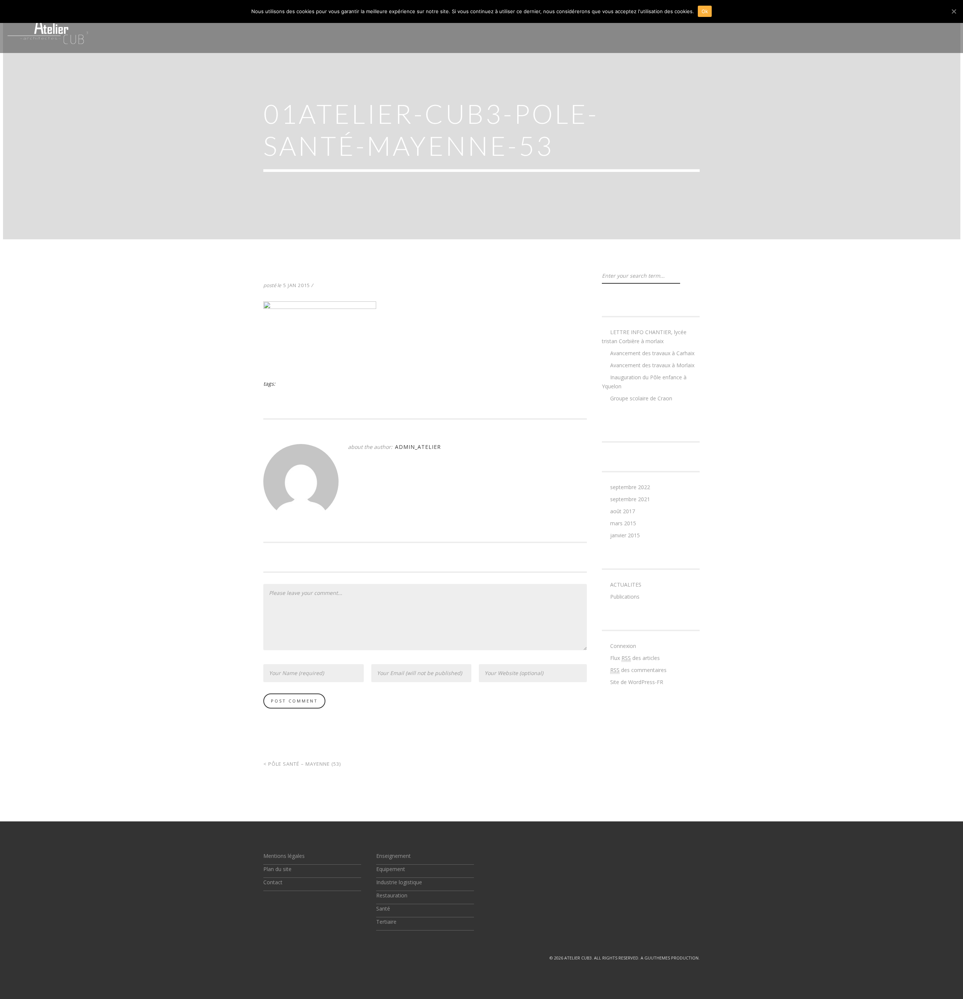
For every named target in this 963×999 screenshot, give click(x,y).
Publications (624, 596)
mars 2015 (623, 523)
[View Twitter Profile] (266, 958)
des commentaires (638, 670)
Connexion (623, 645)
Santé (383, 908)
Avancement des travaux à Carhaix (652, 353)
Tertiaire (386, 921)
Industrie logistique (399, 882)
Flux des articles (635, 657)
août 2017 (622, 511)
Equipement (390, 869)
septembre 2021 (630, 499)
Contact (273, 882)
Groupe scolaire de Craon (641, 398)
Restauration (391, 895)
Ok (705, 11)
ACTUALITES (625, 584)
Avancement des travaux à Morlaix (652, 365)
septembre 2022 (630, 487)
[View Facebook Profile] (284, 958)
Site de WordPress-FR (636, 682)
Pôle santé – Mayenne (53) (302, 763)
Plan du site (277, 869)
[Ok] (953, 11)
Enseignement (393, 855)
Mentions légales (284, 855)
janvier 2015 (625, 535)
